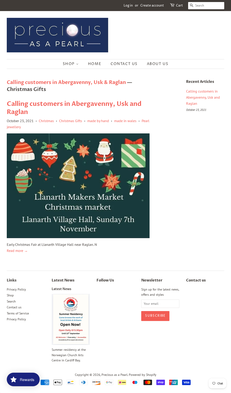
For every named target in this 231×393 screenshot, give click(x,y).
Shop (69, 63)
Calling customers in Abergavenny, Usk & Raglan (66, 82)
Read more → (17, 250)
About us (158, 63)
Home (94, 63)
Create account (152, 5)
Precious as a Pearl (114, 375)
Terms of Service (18, 313)
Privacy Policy (16, 289)
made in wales (125, 121)
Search (11, 301)
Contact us (14, 307)
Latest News (63, 280)
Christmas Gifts (70, 121)
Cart (179, 5)
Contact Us (124, 63)
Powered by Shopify (142, 375)
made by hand (98, 121)
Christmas (46, 121)
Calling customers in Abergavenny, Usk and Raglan (74, 108)
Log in (128, 5)
